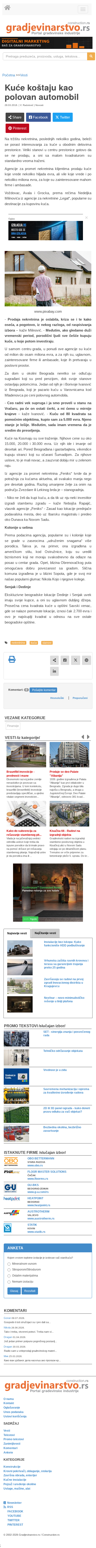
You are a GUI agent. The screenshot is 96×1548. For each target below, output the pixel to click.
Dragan (8, 1337)
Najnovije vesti (17, 933)
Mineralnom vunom (24, 1263)
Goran (8, 1318)
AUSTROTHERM (38, 1211)
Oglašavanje (11, 1407)
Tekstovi (9, 1435)
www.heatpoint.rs (38, 1205)
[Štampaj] (12, 659)
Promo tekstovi (13, 1439)
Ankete (8, 1452)
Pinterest (19, 128)
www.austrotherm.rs (41, 1218)
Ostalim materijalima (25, 1275)
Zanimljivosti (11, 1443)
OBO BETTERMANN (40, 1158)
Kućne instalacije (14, 1479)
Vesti (23, 75)
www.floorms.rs (37, 1178)
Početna (9, 75)
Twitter (64, 117)
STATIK (32, 1224)
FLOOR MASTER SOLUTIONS (46, 1171)
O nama (8, 1399)
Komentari (15, 1311)
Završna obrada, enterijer (20, 1475)
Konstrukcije (12, 1466)
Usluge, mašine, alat (16, 1488)
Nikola (7, 1327)
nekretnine (18, 642)
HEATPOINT (35, 1198)
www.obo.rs (35, 1165)
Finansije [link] (13, 726)
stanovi (46, 642)
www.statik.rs (36, 1231)
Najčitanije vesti (45, 933)
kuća (34, 642)
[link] (48, 28)
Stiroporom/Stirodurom (26, 1269)
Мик (6, 1356)
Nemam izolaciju (22, 1281)
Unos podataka (13, 1412)
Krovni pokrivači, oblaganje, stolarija (27, 1471)
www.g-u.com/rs (38, 1192)
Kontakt (8, 1403)
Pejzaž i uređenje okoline (19, 1484)
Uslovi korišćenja (15, 1416)
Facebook (40, 117)
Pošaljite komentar (44, 690)
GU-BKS (33, 1185)
